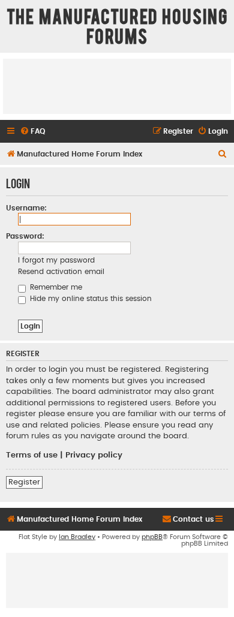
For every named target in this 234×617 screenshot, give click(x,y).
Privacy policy (93, 455)
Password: (25, 236)
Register (24, 482)
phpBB (152, 537)
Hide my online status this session (90, 298)
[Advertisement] (117, 86)
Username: (26, 208)
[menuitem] (32, 132)
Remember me (55, 287)
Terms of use (32, 455)
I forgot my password (56, 260)
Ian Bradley (77, 537)
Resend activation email (61, 271)
